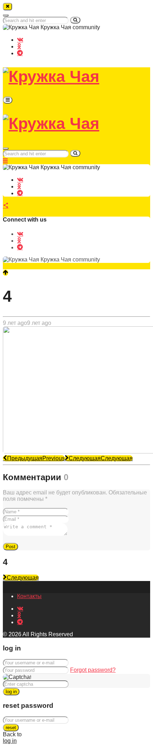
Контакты (29, 596)
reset (11, 727)
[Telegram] (20, 53)
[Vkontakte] (20, 39)
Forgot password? (93, 670)
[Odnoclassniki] (19, 46)
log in (11, 691)
